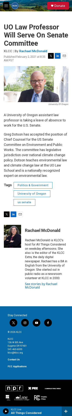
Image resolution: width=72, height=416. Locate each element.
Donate (59, 5)
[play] (5, 411)
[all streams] (67, 411)
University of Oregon (32, 193)
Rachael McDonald (33, 51)
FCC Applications (17, 366)
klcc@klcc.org (15, 352)
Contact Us (14, 359)
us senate (24, 202)
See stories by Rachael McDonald (41, 285)
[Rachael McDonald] (12, 236)
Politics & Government (33, 185)
